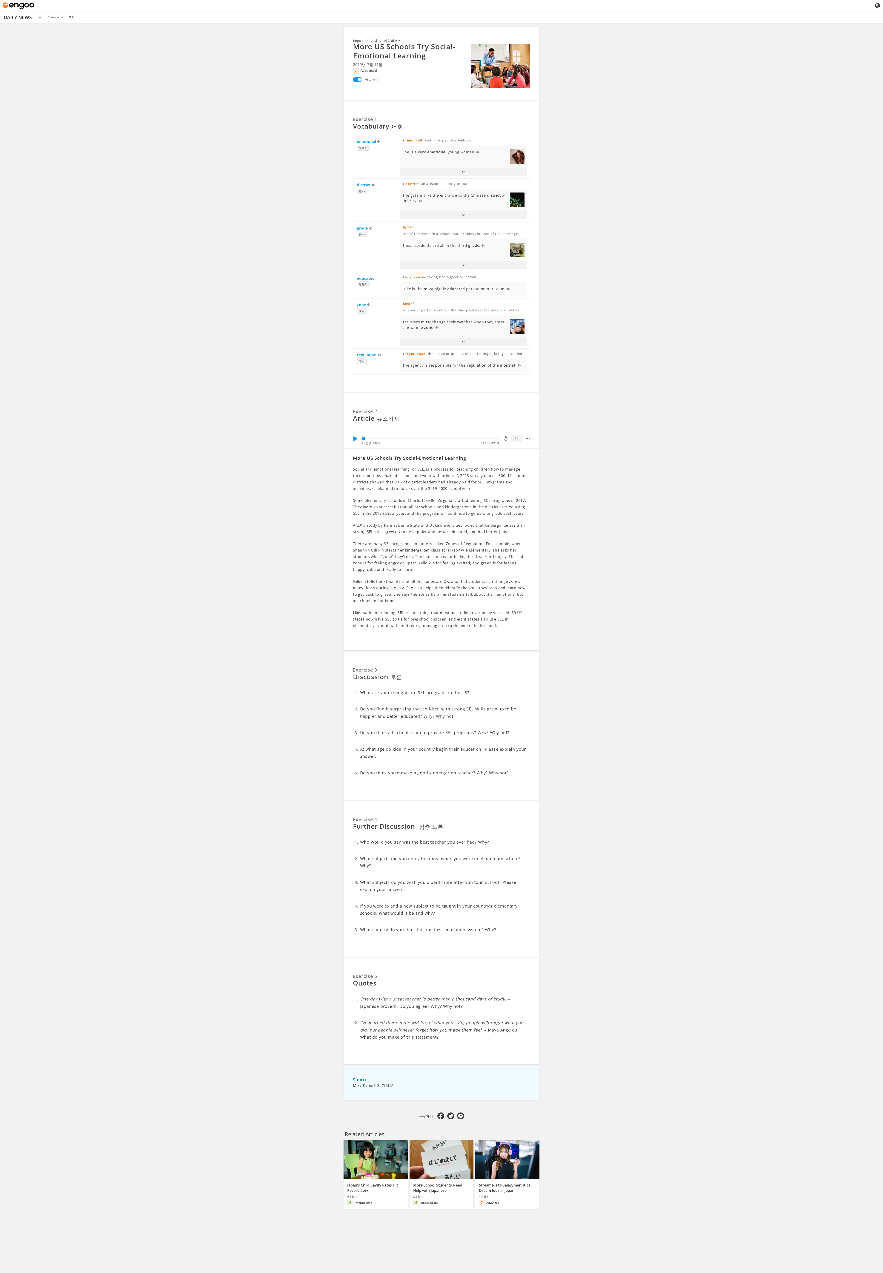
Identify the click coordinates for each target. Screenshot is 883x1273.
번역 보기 (372, 80)
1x (516, 438)
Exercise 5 (365, 976)
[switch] (357, 79)
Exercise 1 (365, 119)
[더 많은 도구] (527, 438)
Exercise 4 (365, 819)
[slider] (363, 438)
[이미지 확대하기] (500, 66)
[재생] (355, 438)
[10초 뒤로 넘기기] (505, 438)
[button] (464, 172)
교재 (71, 17)
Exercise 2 (365, 411)
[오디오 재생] (379, 142)
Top (39, 17)
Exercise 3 (365, 670)
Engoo (358, 40)
